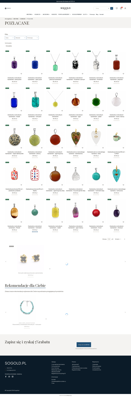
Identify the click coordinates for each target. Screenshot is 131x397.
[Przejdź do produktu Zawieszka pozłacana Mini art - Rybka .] (34, 174)
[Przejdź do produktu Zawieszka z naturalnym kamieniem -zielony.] (34, 137)
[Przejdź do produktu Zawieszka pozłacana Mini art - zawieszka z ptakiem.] (14, 174)
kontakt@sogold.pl (11, 370)
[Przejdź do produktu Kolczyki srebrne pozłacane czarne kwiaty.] (31, 258)
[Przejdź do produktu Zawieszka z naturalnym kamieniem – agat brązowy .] (55, 137)
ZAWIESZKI (22, 18)
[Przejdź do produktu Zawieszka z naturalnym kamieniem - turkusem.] (34, 100)
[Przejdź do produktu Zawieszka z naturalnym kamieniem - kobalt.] (14, 100)
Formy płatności (56, 366)
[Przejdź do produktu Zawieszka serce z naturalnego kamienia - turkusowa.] (116, 174)
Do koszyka (31, 147)
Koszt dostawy (55, 368)
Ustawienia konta (96, 369)
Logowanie (95, 364)
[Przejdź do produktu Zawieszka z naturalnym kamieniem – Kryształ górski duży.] (75, 174)
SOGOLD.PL (15, 363)
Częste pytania (76, 366)
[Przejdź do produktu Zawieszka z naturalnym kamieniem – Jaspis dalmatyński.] (14, 137)
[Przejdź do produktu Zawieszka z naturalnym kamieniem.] (55, 100)
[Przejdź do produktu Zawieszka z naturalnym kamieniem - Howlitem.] (96, 63)
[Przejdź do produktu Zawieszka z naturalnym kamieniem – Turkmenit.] (34, 211)
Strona (104, 239)
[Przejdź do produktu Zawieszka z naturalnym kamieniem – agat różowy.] (75, 211)
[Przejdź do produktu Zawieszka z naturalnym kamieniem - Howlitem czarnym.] (75, 63)
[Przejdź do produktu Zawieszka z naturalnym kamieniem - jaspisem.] (116, 63)
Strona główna (8, 18)
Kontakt (54, 379)
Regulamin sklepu (76, 369)
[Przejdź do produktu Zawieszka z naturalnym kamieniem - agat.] (75, 100)
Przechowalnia (96, 368)
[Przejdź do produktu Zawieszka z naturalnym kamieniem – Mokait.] (14, 211)
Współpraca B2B (56, 371)
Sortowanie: (8, 43)
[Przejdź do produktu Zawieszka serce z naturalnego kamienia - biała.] (96, 137)
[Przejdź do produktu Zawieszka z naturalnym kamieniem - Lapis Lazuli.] (34, 63)
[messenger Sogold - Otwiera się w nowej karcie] (9, 377)
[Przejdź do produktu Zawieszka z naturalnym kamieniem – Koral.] (96, 211)
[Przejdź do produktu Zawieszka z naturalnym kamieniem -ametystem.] (14, 63)
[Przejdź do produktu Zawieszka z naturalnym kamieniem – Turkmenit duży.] (96, 174)
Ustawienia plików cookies (58, 381)
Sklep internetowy (65, 395)
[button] (111, 8)
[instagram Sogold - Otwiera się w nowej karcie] (12, 377)
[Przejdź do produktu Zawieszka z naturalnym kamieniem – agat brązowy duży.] (55, 174)
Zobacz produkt (12, 73)
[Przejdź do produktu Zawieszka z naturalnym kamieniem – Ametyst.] (116, 211)
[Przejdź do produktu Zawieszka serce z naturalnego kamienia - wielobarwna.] (75, 137)
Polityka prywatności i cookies (79, 368)
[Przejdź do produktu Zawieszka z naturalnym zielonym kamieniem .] (55, 63)
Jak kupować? (75, 364)
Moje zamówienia (96, 366)
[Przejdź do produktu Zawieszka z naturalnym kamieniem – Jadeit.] (55, 211)
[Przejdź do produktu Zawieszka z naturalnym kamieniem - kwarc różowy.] (116, 100)
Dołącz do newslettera (83, 344)
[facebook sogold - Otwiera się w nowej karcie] (6, 377)
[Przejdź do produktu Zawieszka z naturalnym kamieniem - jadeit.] (96, 100)
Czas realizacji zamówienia (58, 364)
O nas (53, 383)
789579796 (9, 368)
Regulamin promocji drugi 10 (59, 373)
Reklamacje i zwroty (56, 369)
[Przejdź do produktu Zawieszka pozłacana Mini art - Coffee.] (116, 137)
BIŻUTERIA (15, 18)
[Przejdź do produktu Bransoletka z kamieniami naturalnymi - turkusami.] (27, 308)
